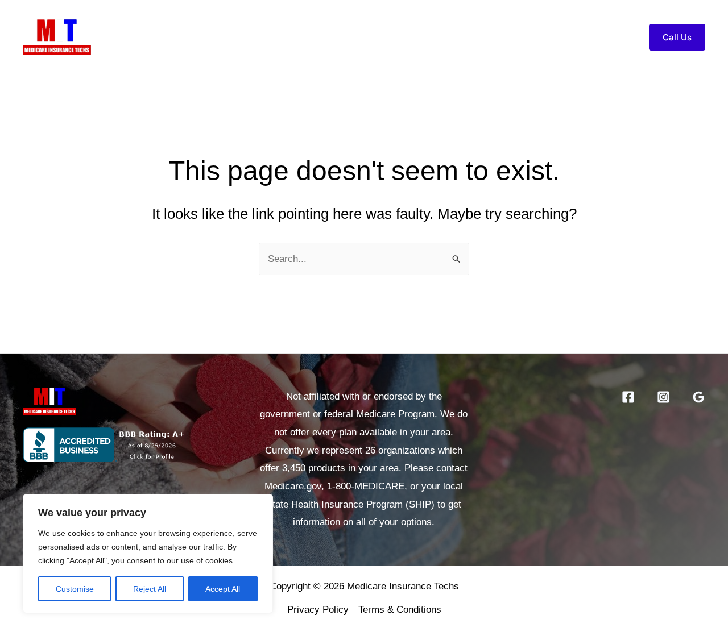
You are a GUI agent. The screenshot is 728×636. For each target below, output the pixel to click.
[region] (148, 553)
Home (312, 37)
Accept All (222, 588)
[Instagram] (663, 397)
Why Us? (364, 37)
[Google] (698, 397)
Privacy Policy (318, 609)
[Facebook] (628, 397)
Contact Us (593, 37)
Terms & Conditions (399, 609)
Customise (75, 588)
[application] (466, 37)
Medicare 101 (432, 37)
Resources (515, 37)
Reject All (149, 588)
